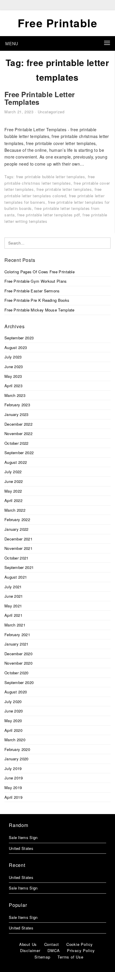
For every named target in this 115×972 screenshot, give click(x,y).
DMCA (53, 950)
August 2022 (15, 462)
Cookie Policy (79, 944)
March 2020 (14, 739)
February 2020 (17, 749)
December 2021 (18, 539)
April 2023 (13, 385)
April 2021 (13, 615)
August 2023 (15, 347)
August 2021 (15, 577)
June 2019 (13, 778)
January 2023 (16, 414)
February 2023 (17, 404)
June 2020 (13, 711)
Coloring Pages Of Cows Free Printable (39, 271)
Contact (51, 944)
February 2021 (17, 634)
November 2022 (18, 433)
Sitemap (42, 957)
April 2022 (13, 500)
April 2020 (13, 730)
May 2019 (13, 787)
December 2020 (18, 653)
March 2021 (14, 625)
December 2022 (18, 424)
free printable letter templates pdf (48, 215)
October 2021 (16, 558)
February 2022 (17, 519)
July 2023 (13, 357)
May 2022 (13, 491)
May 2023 (13, 376)
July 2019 (13, 768)
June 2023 (13, 366)
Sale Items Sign (23, 837)
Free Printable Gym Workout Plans (35, 281)
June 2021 (13, 596)
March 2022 (14, 510)
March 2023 (14, 395)
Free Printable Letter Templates (39, 98)
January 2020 (16, 759)
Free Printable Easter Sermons (32, 291)
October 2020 (16, 672)
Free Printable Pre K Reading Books (36, 300)
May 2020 (13, 720)
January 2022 (16, 529)
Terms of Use (70, 957)
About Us (28, 944)
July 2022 (13, 471)
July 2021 (13, 586)
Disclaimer (30, 950)
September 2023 (19, 338)
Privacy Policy (81, 950)
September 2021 (19, 567)
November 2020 (18, 663)
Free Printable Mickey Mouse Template (39, 310)
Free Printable (57, 23)
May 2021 (13, 606)
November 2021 (18, 548)
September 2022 (19, 452)
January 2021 (16, 644)
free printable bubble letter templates (50, 176)
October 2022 (16, 443)
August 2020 (15, 692)
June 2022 (13, 481)
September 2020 (19, 682)
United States (21, 848)
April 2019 (13, 797)
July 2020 (13, 701)
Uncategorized (51, 111)
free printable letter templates (64, 189)
